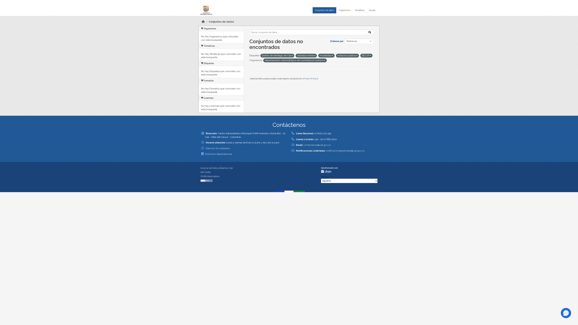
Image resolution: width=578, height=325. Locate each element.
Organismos (344, 10)
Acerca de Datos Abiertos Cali (216, 168)
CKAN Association (210, 176)
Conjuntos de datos (324, 10)
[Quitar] (292, 56)
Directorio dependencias (218, 154)
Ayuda (372, 10)
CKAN (326, 171)
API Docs (313, 78)
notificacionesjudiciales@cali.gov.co (345, 150)
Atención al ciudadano (218, 148)
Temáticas (360, 10)
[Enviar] (370, 32)
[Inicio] (203, 21)
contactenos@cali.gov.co (317, 145)
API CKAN (205, 172)
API (303, 78)
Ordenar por (336, 41)
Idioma (324, 177)
